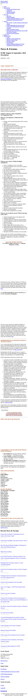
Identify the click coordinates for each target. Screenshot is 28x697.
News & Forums (10, 13)
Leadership (9, 10)
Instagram (4, 691)
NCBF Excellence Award (13, 29)
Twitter (2, 685)
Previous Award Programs (13, 33)
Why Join (6, 14)
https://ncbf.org (17, 349)
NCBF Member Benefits (6, 674)
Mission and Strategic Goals (13, 9)
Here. (2, 288)
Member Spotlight (11, 12)
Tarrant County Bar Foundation (8, 593)
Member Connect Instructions (14, 38)
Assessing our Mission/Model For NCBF (10, 646)
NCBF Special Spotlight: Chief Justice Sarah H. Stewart (14, 540)
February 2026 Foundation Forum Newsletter (11, 582)
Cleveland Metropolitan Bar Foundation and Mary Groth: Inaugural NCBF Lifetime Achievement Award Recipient (13, 619)
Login (8, 37)
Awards (5, 21)
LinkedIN (3, 688)
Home (5, 6)
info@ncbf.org (4, 527)
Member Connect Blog (12, 40)
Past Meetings (10, 42)
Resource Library (11, 41)
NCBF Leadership (5, 676)
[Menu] (1, 4)
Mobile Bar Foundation (6, 551)
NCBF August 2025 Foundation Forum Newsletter (13, 635)
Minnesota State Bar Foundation (8, 630)
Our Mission (3, 669)
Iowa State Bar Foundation (7, 612)
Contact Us (6, 34)
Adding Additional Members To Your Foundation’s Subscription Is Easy (15, 19)
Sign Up (3, 679)
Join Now (9, 16)
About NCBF (7, 8)
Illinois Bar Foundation (6, 79)
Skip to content (4, 1)
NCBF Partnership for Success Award (15, 25)
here (12, 336)
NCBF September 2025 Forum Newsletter (11, 625)
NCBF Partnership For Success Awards (10, 671)
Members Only (7, 36)
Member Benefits (11, 17)
